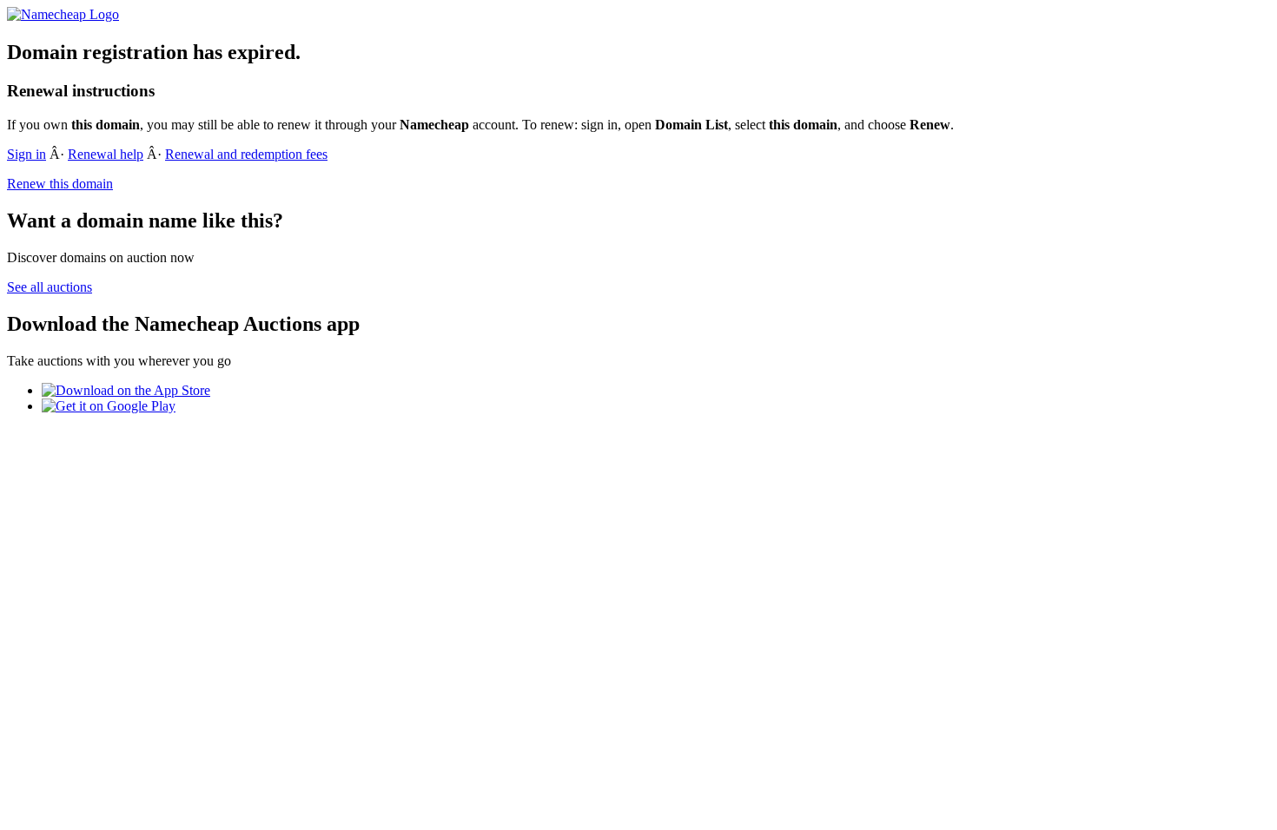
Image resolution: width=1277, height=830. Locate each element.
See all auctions (49, 287)
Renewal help (105, 154)
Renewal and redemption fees (246, 154)
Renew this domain (60, 183)
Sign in (26, 154)
